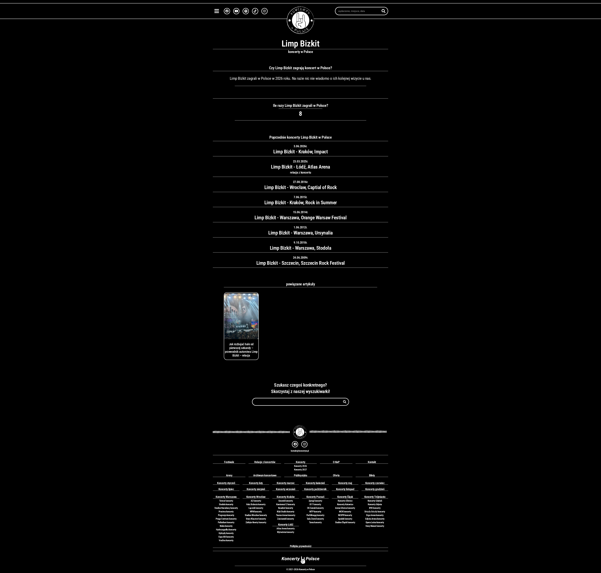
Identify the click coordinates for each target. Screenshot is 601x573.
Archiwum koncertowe (265, 475)
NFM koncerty (256, 511)
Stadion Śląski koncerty (345, 522)
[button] (217, 11)
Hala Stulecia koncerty (255, 504)
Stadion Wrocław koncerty (256, 515)
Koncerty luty (256, 483)
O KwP (336, 462)
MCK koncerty (345, 511)
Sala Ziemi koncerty (315, 518)
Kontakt (372, 462)
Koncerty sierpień (256, 489)
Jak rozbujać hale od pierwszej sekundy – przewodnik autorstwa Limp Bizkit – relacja (241, 349)
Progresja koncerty (226, 515)
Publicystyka (300, 475)
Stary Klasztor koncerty (256, 518)
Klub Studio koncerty (285, 511)
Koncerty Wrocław (255, 496)
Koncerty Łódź (285, 524)
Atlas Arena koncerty (286, 528)
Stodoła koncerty (226, 504)
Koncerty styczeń (226, 483)
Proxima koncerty (226, 511)
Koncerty (300, 462)
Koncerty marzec (286, 483)
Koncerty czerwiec (375, 483)
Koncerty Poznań (315, 496)
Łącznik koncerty (256, 508)
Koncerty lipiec (226, 489)
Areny (229, 475)
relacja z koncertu (300, 172)
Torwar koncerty (226, 500)
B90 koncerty (374, 508)
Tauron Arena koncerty (285, 515)
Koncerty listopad (345, 489)
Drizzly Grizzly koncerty (375, 511)
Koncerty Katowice (345, 504)
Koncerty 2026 (300, 466)
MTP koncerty (315, 511)
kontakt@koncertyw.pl (300, 451)
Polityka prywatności (300, 546)
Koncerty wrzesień (285, 489)
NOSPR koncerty (345, 515)
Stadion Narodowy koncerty (226, 508)
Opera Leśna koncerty (375, 522)
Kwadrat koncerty (285, 508)
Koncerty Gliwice (345, 500)
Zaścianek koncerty (285, 518)
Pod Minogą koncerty (315, 515)
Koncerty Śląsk (345, 496)
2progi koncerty (315, 500)
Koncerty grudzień (375, 489)
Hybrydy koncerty (226, 533)
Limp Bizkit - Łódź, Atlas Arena (300, 167)
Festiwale (229, 462)
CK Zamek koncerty (315, 508)
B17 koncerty (315, 504)
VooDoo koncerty (226, 540)
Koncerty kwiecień (315, 483)
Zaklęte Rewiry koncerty (256, 522)
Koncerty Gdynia (375, 504)
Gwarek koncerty (285, 500)
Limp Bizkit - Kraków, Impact (300, 152)
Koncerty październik (315, 489)
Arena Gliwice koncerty (345, 508)
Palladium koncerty (226, 522)
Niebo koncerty (226, 526)
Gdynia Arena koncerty (375, 518)
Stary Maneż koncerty (374, 526)
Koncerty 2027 (300, 469)
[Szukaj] (383, 11)
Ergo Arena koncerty (375, 515)
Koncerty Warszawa (226, 496)
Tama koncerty (315, 522)
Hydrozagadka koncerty (226, 529)
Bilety (372, 475)
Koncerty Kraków (286, 496)
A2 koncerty (256, 500)
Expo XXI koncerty (226, 536)
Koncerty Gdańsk (375, 500)
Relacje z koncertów (264, 462)
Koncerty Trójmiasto (374, 496)
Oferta (336, 475)
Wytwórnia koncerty (285, 532)
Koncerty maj (345, 483)
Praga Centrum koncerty (226, 518)
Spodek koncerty (345, 518)
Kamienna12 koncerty (285, 504)
